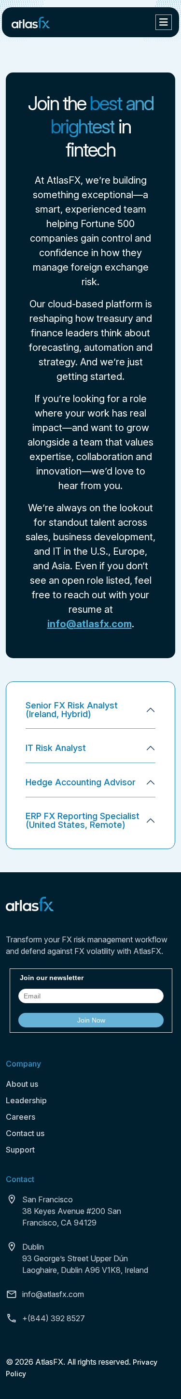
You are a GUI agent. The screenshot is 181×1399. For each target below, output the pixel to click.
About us (22, 1084)
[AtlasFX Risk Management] (31, 22)
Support (20, 1149)
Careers (20, 1117)
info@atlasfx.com (89, 624)
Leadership (26, 1100)
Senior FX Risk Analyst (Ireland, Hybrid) (72, 709)
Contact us (25, 1133)
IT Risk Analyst (56, 748)
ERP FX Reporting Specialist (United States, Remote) (82, 820)
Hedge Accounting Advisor (81, 782)
